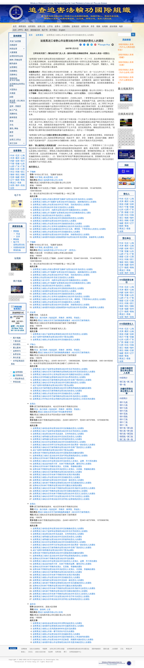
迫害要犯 (13, 67)
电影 (121, 26)
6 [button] (22, 211)
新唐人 (23, 652)
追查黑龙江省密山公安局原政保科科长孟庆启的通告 (54, 628)
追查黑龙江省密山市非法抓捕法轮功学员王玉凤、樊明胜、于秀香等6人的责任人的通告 (69, 228)
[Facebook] (80, 44)
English (62, 29)
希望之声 (129, 649)
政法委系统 (48, 177)
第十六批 (124, 410)
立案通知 (66, 26)
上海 (23, 155)
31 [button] (133, 144)
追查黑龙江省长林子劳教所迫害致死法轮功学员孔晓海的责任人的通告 (62, 482)
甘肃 (12, 177)
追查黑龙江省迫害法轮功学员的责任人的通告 (52, 215)
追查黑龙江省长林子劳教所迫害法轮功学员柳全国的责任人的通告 (60, 490)
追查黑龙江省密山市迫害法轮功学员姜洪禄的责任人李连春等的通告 (61, 636)
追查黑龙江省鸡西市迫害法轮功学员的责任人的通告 (54, 220)
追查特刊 (17, 350)
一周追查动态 (18, 378)
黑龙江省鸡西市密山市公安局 (50, 179)
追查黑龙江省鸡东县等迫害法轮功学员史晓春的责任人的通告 (58, 428)
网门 (65, 652)
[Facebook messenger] (84, 44)
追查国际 (19, 371)
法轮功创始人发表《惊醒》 (126, 56)
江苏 (17, 168)
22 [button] (119, 141)
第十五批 (124, 413)
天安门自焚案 (15, 41)
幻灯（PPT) (18, 29)
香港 (19, 182)
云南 (23, 158)
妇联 (11, 96)
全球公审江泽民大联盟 (57, 649)
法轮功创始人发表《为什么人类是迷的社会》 (126, 47)
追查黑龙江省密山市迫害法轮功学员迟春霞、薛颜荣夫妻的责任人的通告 (63, 639)
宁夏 (12, 163)
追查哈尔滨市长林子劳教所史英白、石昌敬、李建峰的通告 (57, 466)
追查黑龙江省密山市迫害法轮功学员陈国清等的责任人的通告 (58, 218)
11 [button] (21, 214)
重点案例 (17, 347)
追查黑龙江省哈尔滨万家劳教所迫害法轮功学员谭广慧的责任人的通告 (62, 379)
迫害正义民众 (15, 139)
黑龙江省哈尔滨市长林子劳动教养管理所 (55, 411)
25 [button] (130, 141)
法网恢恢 (24, 649)
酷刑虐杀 (13, 63)
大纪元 (30, 652)
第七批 (130, 430)
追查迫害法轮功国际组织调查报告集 (19, 247)
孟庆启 (33, 603)
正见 (121, 649)
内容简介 (124, 377)
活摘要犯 (13, 70)
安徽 (17, 163)
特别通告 (17, 344)
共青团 (12, 93)
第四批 (123, 436)
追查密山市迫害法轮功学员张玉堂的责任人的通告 (53, 207)
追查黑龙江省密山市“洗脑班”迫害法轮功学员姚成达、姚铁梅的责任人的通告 (65, 201)
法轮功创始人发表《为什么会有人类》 (126, 71)
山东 (23, 163)
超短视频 (113, 26)
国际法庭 (106, 649)
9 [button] (124, 108)
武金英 (33, 312)
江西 (23, 168)
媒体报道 (13, 117)
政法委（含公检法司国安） (17, 101)
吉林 (17, 160)
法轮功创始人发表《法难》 (126, 63)
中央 (12, 155)
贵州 (23, 177)
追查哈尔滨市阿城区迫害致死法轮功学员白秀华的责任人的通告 (59, 377)
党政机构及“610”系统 (15, 79)
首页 (15, 26)
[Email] (113, 44)
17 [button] (10, 220)
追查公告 (41, 26)
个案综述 (17, 341)
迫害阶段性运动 (16, 56)
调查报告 (22, 26)
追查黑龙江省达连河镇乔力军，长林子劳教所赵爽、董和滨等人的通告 (62, 463)
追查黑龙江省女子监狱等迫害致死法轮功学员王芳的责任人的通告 (60, 334)
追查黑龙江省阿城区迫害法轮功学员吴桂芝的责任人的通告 (57, 436)
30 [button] (130, 144)
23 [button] (123, 141)
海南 (12, 174)
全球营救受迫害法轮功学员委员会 (78, 649)
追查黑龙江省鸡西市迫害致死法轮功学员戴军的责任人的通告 (58, 625)
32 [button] (119, 147)
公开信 (50, 26)
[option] (17, 202)
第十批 (123, 427)
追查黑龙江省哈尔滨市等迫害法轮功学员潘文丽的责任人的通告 (59, 382)
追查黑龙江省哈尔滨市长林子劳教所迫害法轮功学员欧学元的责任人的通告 (64, 488)
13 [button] (14, 217)
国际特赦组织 (96, 649)
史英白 (33, 403)
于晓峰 (33, 171)
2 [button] (12, 211)
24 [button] (126, 141)
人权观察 (115, 649)
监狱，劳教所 (15, 106)
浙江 (23, 171)
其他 (23, 185)
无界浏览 (58, 652)
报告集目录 (35, 29)
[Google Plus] (104, 44)
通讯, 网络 (14, 128)
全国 (12, 185)
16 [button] (24, 217)
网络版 (16, 239)
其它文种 (13, 143)
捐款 (127, 171)
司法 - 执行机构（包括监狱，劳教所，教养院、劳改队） (57, 317)
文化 (11, 124)
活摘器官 (13, 44)
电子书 (45, 29)
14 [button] (17, 217)
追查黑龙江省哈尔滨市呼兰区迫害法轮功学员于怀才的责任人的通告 (61, 496)
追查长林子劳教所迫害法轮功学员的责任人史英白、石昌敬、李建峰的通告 (64, 469)
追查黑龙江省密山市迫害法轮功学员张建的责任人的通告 (56, 231)
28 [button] (123, 144)
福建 (17, 177)
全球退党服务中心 (75, 652)
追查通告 (32, 26)
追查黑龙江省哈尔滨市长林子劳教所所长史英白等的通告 (56, 474)
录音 (92, 26)
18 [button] (123, 138)
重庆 (17, 158)
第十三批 (124, 419)
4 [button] (17, 211)
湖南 (23, 174)
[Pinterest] (95, 44)
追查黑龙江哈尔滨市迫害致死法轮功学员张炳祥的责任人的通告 (59, 441)
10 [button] (18, 214)
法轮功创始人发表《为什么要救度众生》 (126, 80)
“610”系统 (38, 177)
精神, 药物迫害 (16, 59)
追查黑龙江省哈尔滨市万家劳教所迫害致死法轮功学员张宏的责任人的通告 (64, 371)
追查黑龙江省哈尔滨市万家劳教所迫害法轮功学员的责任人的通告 (60, 396)
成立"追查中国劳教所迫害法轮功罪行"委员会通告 (53, 336)
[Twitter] (92, 44)
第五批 (130, 433)
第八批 (123, 430)
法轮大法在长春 (40, 652)
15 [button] (20, 217)
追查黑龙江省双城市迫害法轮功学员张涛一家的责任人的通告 (58, 479)
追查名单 (85, 26)
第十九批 (124, 402)
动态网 (50, 652)
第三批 (123, 381)
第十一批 (124, 425)
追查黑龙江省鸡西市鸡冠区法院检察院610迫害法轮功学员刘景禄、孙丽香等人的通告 (68, 237)
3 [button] (124, 105)
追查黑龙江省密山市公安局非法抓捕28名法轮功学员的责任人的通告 (61, 226)
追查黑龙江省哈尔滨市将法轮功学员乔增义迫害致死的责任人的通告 (61, 499)
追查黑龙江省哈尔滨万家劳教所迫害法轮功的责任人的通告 (57, 390)
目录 (18, 236)
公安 (56, 177)
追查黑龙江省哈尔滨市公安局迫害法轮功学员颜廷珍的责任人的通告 (61, 374)
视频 (98, 26)
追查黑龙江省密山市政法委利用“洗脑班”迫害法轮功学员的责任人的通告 (63, 199)
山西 (12, 166)
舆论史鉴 (17, 357)
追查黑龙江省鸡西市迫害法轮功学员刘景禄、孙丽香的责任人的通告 (61, 234)
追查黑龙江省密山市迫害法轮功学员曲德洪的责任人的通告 (57, 223)
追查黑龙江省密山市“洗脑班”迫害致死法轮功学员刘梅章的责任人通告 (62, 212)
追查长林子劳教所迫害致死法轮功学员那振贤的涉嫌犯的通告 (58, 452)
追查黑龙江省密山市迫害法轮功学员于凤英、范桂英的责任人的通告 (61, 204)
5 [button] (20, 211)
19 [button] (126, 138)
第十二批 (124, 422)
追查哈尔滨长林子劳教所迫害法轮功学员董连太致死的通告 (57, 485)
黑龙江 (13, 182)
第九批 (130, 427)
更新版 (16, 231)
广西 (23, 166)
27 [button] (119, 144)
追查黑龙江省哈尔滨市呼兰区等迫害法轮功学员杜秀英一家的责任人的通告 (64, 444)
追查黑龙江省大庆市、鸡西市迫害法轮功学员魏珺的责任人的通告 (60, 209)
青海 (23, 179)
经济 (11, 135)
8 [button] (12, 214)
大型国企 (13, 89)
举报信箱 (17, 381)
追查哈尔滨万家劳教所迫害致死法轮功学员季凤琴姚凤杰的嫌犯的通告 (62, 387)
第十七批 (124, 407)
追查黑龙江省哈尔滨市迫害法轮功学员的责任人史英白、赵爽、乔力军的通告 (65, 460)
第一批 (123, 384)
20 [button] (130, 138)
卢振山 (33, 344)
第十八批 (124, 405)
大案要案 (13, 52)
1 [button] (119, 105)
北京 (17, 155)
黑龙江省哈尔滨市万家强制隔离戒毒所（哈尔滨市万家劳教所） (64, 320)
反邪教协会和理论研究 (17, 84)
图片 (27, 29)
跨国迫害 (13, 48)
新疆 (12, 168)
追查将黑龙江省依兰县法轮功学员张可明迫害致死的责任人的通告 (60, 455)
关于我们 (53, 29)
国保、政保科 (40, 609)
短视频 (105, 26)
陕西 (17, 179)
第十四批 (124, 416)
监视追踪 (75, 26)
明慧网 (45, 649)
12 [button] (10, 217)
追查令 (57, 26)
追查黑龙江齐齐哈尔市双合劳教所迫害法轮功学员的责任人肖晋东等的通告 (64, 398)
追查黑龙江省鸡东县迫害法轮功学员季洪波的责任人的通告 (57, 623)
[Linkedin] (88, 44)
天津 (12, 158)
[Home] (16, 13)
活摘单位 (13, 74)
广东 (17, 166)
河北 (12, 171)
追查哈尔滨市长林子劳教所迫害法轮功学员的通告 (53, 458)
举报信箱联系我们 (17, 307)
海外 (17, 185)
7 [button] (119, 108)
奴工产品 (13, 109)
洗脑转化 (13, 113)
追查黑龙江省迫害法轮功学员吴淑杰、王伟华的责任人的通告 (58, 433)
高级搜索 (126, 39)
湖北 (17, 174)
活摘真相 (19, 375)
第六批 (123, 433)
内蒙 (12, 160)
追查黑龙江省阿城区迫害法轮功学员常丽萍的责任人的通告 (57, 439)
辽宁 (12, 179)
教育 (11, 132)
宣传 (11, 120)
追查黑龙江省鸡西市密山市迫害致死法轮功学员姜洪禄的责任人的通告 (62, 642)
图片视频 (17, 337)
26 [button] (133, 141)
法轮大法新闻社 (35, 649)
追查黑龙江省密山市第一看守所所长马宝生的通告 (53, 631)
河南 (17, 171)
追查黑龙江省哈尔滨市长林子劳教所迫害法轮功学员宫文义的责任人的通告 (64, 493)
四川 (23, 160)
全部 (12, 187)
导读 (18, 233)
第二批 (130, 381)
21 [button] (133, 138)
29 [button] (126, 144)
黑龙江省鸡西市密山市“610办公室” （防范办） (57, 250)
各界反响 (17, 354)
